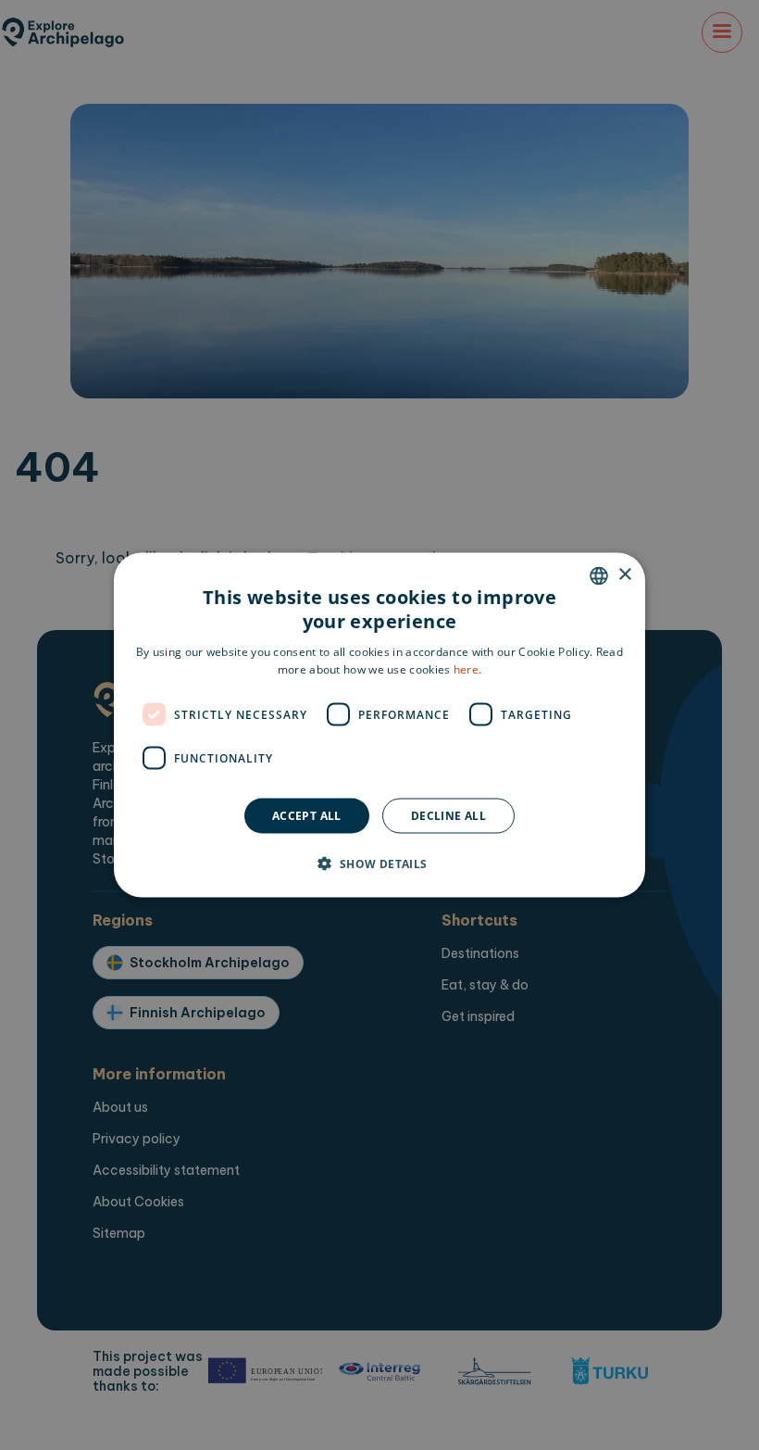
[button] (379, 863)
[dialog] (379, 725)
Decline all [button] (448, 816)
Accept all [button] (307, 816)
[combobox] (599, 575)
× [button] (624, 575)
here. (468, 669)
